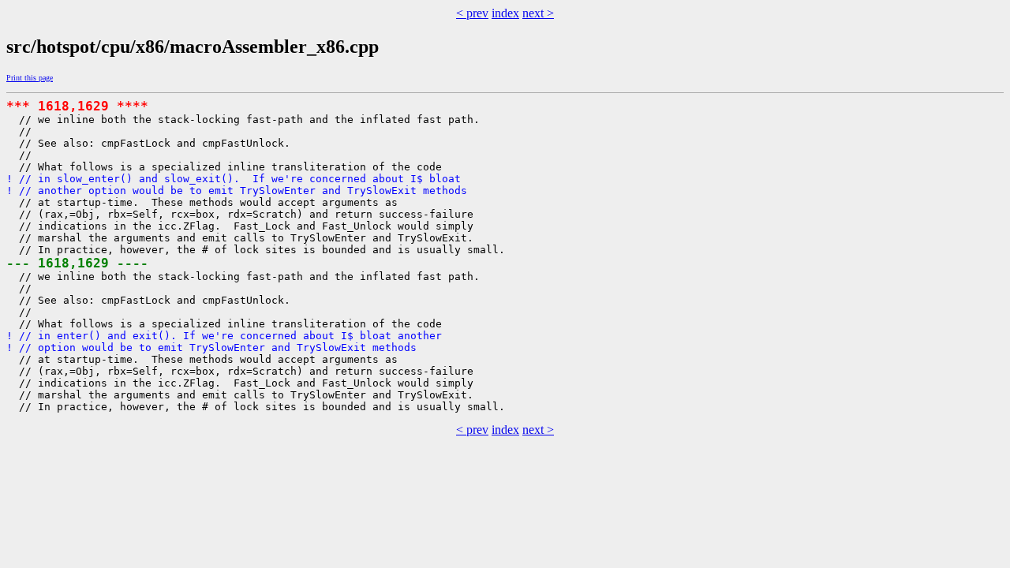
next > (538, 13)
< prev (472, 13)
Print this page (29, 77)
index (505, 13)
